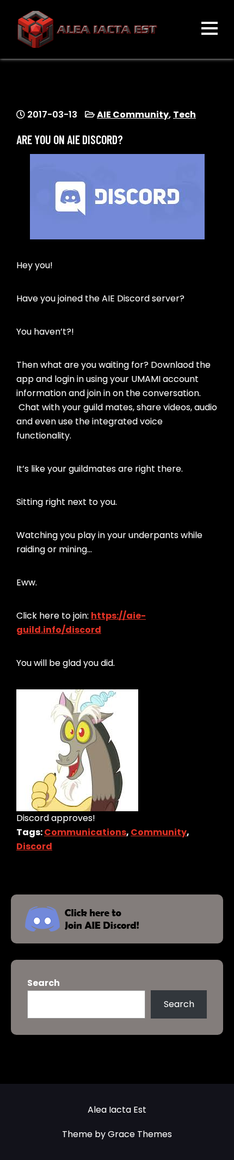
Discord (34, 846)
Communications (85, 832)
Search (43, 983)
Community (159, 832)
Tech (184, 114)
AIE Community (133, 114)
